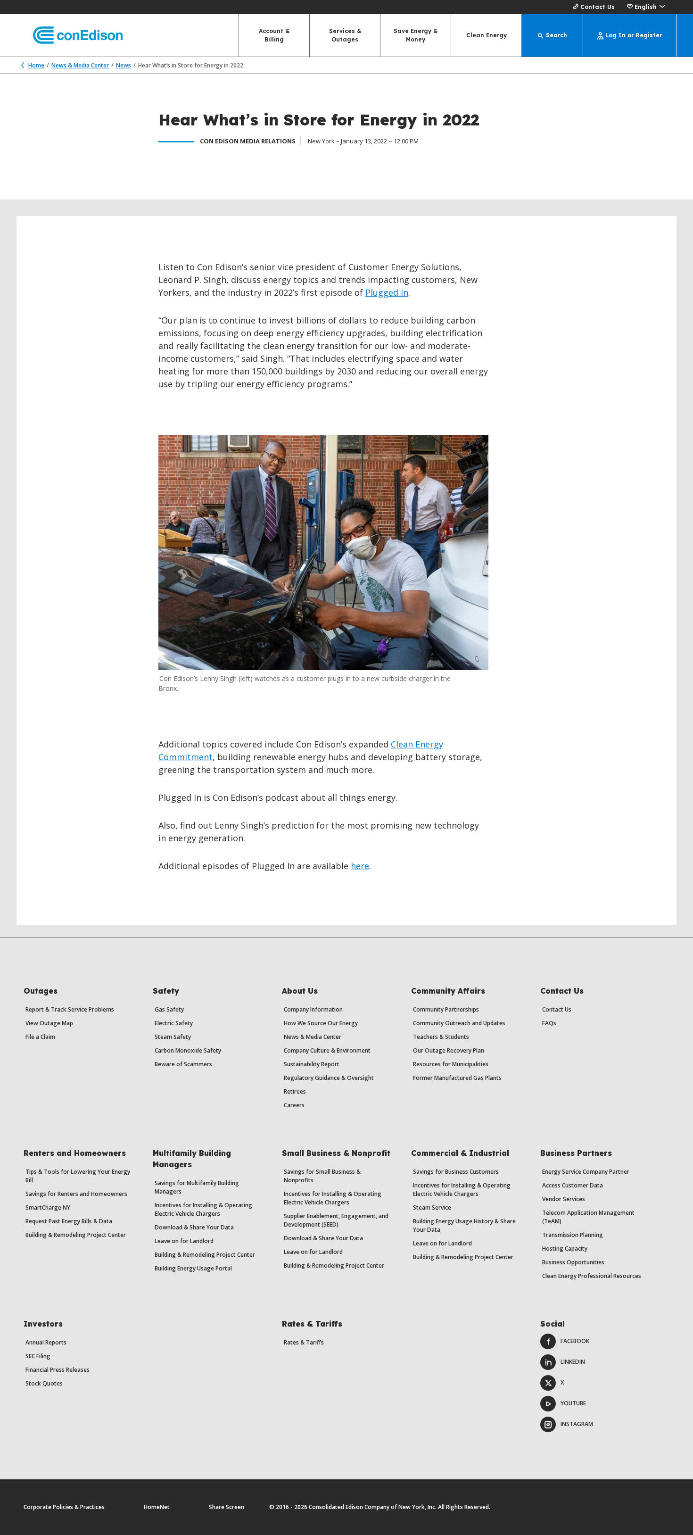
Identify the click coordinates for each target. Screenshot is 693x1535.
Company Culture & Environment (327, 1050)
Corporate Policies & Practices (64, 1507)
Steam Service (432, 1207)
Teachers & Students (441, 1037)
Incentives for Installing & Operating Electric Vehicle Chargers (203, 1209)
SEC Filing (37, 1356)
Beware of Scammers (183, 1064)
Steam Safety (173, 1037)
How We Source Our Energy (321, 1023)
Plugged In (386, 292)
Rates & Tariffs (304, 1342)
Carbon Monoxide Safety (188, 1050)
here (360, 865)
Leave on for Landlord (184, 1241)
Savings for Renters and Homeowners (76, 1194)
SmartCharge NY (47, 1207)
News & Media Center (80, 65)
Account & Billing (274, 35)
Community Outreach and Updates (459, 1023)
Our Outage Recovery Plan (448, 1050)
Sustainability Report (311, 1064)
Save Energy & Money (415, 35)
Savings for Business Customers (456, 1172)
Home (36, 65)
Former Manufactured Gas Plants (457, 1078)
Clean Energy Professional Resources (591, 1276)
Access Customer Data (572, 1185)
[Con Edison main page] (69, 35)
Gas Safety (169, 1009)
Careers (294, 1105)
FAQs (549, 1023)
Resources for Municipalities (450, 1064)
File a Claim (40, 1037)
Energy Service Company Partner (585, 1172)
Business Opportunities (573, 1262)
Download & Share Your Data (194, 1227)
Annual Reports (45, 1342)
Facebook (575, 1341)
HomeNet (157, 1507)
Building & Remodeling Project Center (75, 1235)
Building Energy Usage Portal (193, 1268)
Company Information (313, 1009)
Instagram (577, 1424)
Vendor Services (563, 1199)
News (123, 65)
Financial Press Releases (57, 1370)
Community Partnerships (446, 1009)
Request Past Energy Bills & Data (68, 1221)
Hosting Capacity (564, 1249)
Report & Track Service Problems (69, 1009)
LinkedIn (573, 1362)
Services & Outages (345, 35)
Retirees (295, 1091)
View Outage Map (49, 1023)
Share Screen (226, 1507)
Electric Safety (174, 1023)
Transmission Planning (572, 1235)
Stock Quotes (44, 1383)
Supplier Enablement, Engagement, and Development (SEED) (336, 1220)
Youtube (573, 1403)
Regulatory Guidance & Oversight (329, 1078)
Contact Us (597, 6)
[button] (645, 7)
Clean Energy (486, 35)
